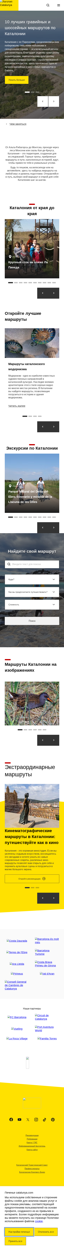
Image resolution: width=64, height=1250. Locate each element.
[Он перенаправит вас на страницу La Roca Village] (17, 1038)
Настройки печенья (19, 1232)
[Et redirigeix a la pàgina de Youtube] (19, 1119)
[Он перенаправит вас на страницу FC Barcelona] (17, 1017)
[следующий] (53, 101)
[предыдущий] (42, 101)
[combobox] (32, 564)
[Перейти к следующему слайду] (53, 293)
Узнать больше (16, 80)
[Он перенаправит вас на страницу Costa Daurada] (17, 941)
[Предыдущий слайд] (42, 426)
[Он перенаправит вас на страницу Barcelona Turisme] (47, 952)
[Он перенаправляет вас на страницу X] (28, 1119)
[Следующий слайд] (53, 426)
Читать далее (16, 405)
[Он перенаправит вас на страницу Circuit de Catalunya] (47, 1017)
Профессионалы (32, 1168)
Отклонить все (46, 1232)
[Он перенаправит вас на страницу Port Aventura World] (47, 1028)
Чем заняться (18, 124)
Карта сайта (32, 1150)
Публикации (32, 1139)
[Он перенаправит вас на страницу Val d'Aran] (47, 973)
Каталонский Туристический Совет (32, 1165)
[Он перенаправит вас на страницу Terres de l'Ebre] (16, 952)
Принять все (15, 1241)
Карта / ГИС (32, 1142)
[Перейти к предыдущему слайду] (42, 293)
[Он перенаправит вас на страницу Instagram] (36, 1119)
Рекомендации (32, 1135)
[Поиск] (48, 5)
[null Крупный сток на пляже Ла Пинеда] (32, 248)
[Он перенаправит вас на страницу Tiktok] (44, 1119)
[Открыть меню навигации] (58, 5)
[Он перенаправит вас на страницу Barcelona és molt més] (47, 940)
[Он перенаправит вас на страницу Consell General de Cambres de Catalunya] (17, 985)
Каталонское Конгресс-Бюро (32, 1172)
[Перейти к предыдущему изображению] (42, 740)
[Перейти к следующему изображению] (53, 740)
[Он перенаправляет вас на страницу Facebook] (11, 1119)
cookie (39, 1221)
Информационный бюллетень (32, 1146)
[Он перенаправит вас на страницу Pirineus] (17, 973)
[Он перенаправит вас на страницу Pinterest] (53, 1119)
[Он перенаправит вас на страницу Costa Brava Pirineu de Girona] (47, 964)
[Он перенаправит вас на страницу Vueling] (16, 1029)
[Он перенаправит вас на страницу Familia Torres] (47, 1038)
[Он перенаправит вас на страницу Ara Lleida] (17, 964)
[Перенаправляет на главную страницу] (9, 5)
